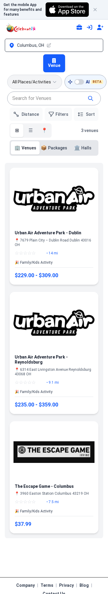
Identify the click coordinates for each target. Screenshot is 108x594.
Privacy (66, 585)
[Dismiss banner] (97, 9)
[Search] (90, 98)
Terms (46, 585)
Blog (84, 585)
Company (25, 585)
